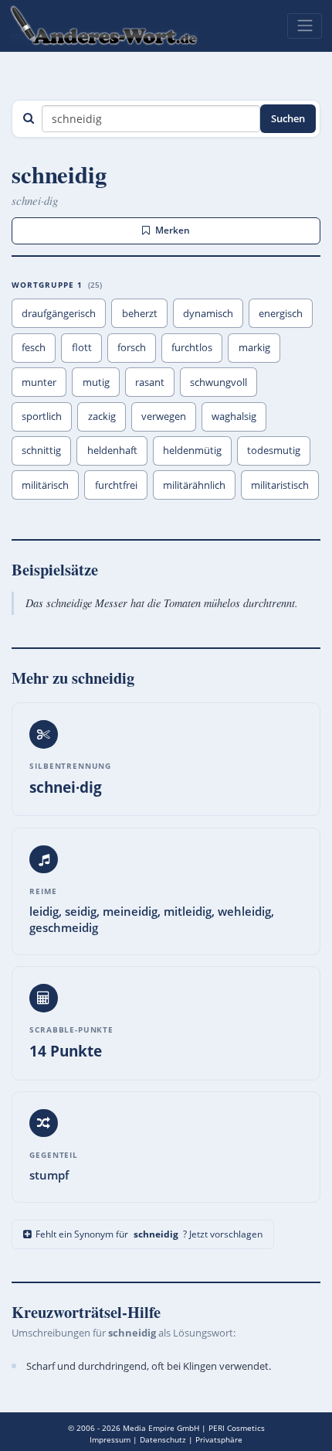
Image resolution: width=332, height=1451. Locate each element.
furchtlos (191, 347)
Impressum (110, 1439)
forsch (131, 347)
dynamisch (208, 313)
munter (39, 382)
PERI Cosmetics (236, 1427)
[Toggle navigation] (304, 25)
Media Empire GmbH (161, 1427)
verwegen (163, 416)
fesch (34, 347)
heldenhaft (112, 450)
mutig (96, 382)
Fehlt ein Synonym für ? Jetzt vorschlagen (149, 1234)
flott (82, 347)
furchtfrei (116, 485)
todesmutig (273, 450)
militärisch (45, 485)
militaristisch (280, 485)
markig (254, 347)
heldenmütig (192, 450)
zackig (102, 416)
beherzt (140, 313)
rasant (149, 382)
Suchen (288, 118)
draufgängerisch (59, 313)
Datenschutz (163, 1439)
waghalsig (234, 416)
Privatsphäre (218, 1439)
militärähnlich (194, 485)
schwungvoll (218, 382)
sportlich (42, 416)
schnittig (41, 450)
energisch (281, 313)
